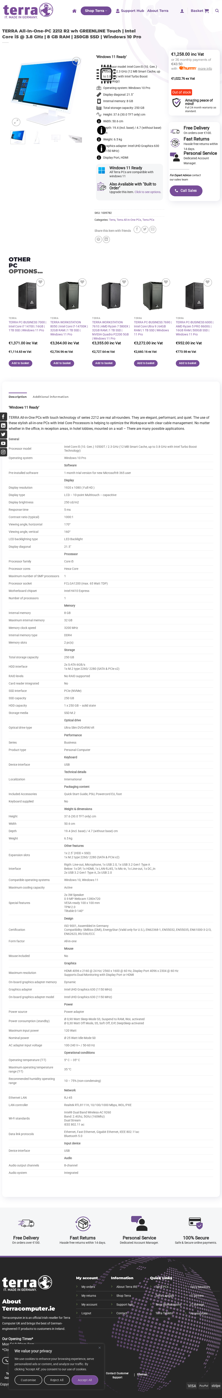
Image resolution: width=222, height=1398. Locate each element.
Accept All (85, 1380)
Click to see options (147, 192)
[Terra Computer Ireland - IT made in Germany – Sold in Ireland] (28, 11)
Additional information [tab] (51, 396)
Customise (28, 1380)
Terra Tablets (164, 1313)
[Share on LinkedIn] (106, 239)
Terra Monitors (200, 1287)
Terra (112, 219)
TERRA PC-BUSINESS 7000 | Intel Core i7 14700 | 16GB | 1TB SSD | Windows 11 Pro (27, 326)
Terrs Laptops (164, 1296)
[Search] (217, 10)
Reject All (56, 1380)
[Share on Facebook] (137, 229)
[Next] (75, 91)
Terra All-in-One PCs (129, 219)
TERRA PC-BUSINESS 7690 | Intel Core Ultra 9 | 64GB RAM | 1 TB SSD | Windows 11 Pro (152, 328)
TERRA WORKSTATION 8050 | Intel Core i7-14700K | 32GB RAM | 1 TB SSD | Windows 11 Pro (69, 328)
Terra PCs (148, 219)
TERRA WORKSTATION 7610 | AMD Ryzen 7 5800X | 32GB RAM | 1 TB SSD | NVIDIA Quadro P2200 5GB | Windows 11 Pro (111, 330)
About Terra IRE (126, 1287)
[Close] (99, 1347)
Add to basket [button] (20, 363)
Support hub (124, 1304)
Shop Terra (94, 11)
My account (89, 1304)
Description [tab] (18, 396)
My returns (89, 1296)
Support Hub (132, 11)
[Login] (182, 11)
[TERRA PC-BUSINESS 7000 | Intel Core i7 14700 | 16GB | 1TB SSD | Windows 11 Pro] (27, 295)
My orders (88, 1287)
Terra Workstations (168, 1304)
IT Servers (197, 1296)
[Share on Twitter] (145, 229)
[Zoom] (16, 122)
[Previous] (17, 91)
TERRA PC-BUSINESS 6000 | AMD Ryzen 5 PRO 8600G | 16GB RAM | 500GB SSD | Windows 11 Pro (194, 328)
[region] (56, 1366)
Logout (86, 1313)
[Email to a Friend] (152, 229)
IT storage (197, 1304)
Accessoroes (198, 1313)
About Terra (157, 11)
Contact (121, 1313)
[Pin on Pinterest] (98, 239)
